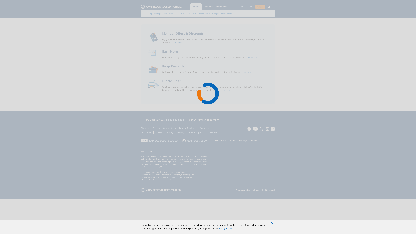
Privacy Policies (226, 228)
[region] (208, 227)
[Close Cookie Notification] (272, 223)
